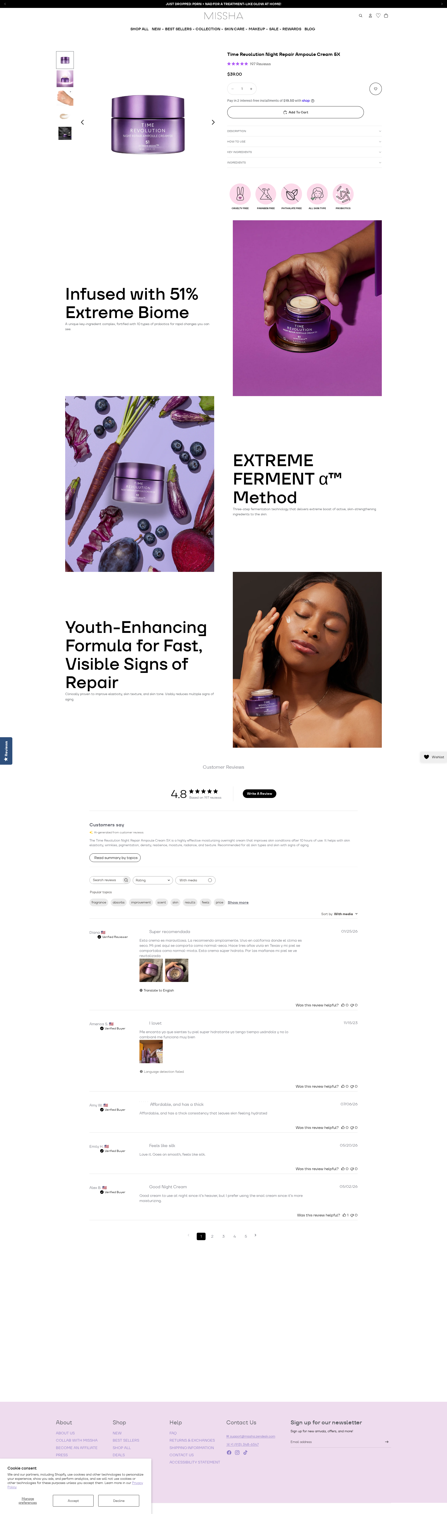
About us (65, 1433)
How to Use (236, 141)
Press (62, 1455)
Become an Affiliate (77, 1447)
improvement (141, 902)
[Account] (370, 15)
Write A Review (259, 793)
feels (205, 902)
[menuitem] (139, 29)
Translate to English (159, 990)
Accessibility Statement (194, 1462)
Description (236, 131)
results (190, 902)
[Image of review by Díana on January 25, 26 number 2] (176, 970)
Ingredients (236, 162)
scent (161, 902)
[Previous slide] (81, 123)
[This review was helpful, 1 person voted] (344, 1215)
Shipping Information (191, 1447)
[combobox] (153, 880)
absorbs (119, 902)
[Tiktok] (245, 1452)
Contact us (181, 1455)
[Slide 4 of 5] (65, 116)
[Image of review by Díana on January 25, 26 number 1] (151, 970)
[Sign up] (387, 1442)
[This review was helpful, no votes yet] (343, 1005)
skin (175, 902)
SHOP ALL (122, 1447)
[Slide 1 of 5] (65, 60)
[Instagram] (237, 1452)
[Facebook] (229, 1452)
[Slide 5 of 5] (65, 134)
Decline (119, 1501)
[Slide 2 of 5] (65, 78)
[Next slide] (214, 123)
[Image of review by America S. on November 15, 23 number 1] (151, 1051)
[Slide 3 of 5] (65, 97)
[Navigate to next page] (257, 1235)
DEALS (119, 1455)
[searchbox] (106, 880)
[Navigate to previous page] (190, 1235)
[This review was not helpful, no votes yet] (352, 1005)
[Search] (361, 15)
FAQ (173, 1433)
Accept (73, 1501)
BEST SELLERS (126, 1440)
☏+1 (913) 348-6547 (242, 1444)
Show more (238, 902)
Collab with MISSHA (77, 1440)
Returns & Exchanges (192, 1440)
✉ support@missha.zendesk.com (250, 1436)
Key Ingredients (239, 152)
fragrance (98, 902)
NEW (117, 1433)
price (219, 902)
